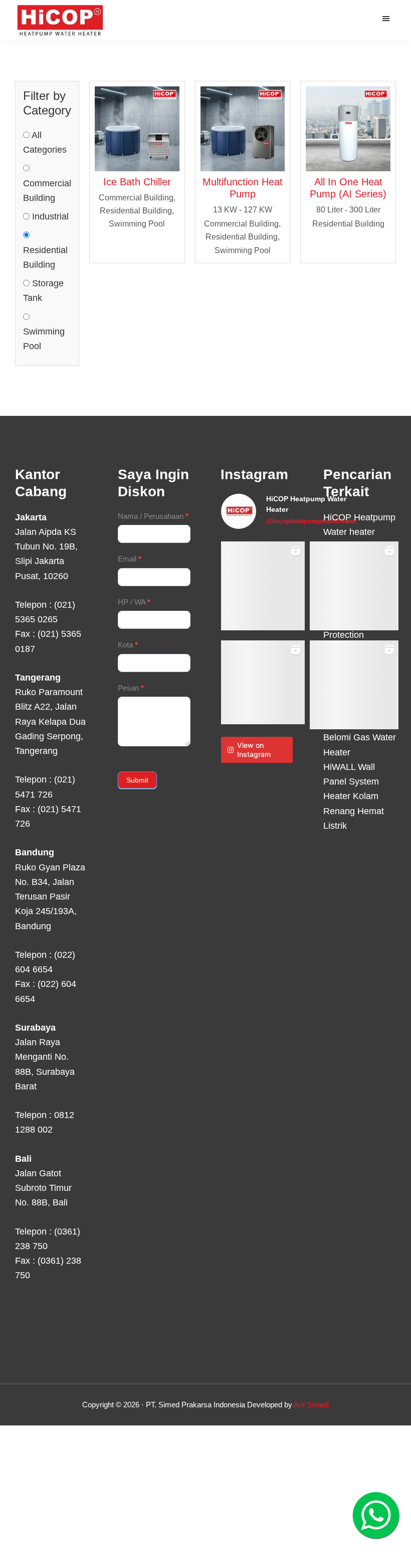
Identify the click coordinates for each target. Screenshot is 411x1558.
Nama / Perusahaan (153, 516)
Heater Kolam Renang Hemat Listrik (353, 811)
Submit (137, 780)
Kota (128, 644)
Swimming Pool (44, 338)
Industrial (49, 216)
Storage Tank (43, 290)
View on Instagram (254, 749)
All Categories (45, 142)
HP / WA (134, 602)
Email (129, 558)
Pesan (131, 688)
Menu (387, 18)
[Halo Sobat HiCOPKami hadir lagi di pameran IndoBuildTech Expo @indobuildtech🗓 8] (354, 585)
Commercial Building (47, 190)
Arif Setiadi (311, 1404)
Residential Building (45, 257)
